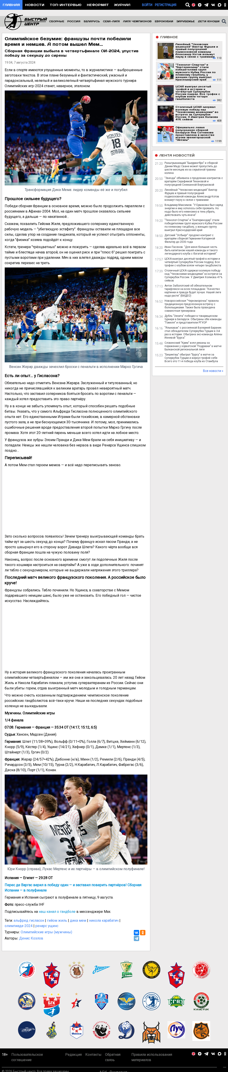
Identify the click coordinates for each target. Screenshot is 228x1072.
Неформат (98, 5)
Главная (11, 5)
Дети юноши (209, 21)
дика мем (78, 920)
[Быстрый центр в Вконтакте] (213, 5)
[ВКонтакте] (136, 932)
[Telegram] (136, 938)
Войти (147, 5)
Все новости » (213, 371)
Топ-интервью (65, 5)
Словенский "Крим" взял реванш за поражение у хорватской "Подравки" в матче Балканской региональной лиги (193, 346)
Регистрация (165, 5)
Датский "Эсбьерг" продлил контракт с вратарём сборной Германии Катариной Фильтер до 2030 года (190, 238)
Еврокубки (164, 21)
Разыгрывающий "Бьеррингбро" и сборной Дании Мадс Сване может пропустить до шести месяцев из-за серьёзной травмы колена (191, 168)
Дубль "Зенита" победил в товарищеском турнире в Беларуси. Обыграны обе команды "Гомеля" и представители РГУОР (193, 319)
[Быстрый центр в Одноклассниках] (225, 5)
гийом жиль (57, 920)
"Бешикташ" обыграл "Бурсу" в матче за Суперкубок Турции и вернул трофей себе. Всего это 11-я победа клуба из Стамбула (191, 358)
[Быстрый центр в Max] (219, 5)
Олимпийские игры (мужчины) (46, 932)
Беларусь (92, 21)
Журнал (122, 5)
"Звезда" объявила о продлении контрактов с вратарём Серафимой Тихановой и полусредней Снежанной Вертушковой (194, 181)
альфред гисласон (29, 920)
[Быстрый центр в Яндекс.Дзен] (200, 5)
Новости (34, 5)
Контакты (93, 1054)
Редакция (73, 1054)
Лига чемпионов (137, 21)
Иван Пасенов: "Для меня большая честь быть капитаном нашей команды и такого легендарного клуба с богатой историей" (191, 250)
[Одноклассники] (142, 932)
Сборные (56, 21)
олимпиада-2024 (19, 926)
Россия (73, 21)
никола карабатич (103, 920)
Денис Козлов (31, 938)
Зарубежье (185, 21)
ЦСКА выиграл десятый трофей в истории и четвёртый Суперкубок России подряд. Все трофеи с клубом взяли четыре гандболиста (193, 262)
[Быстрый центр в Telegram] (206, 5)
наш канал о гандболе (57, 911)
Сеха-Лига (111, 21)
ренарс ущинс (46, 926)
